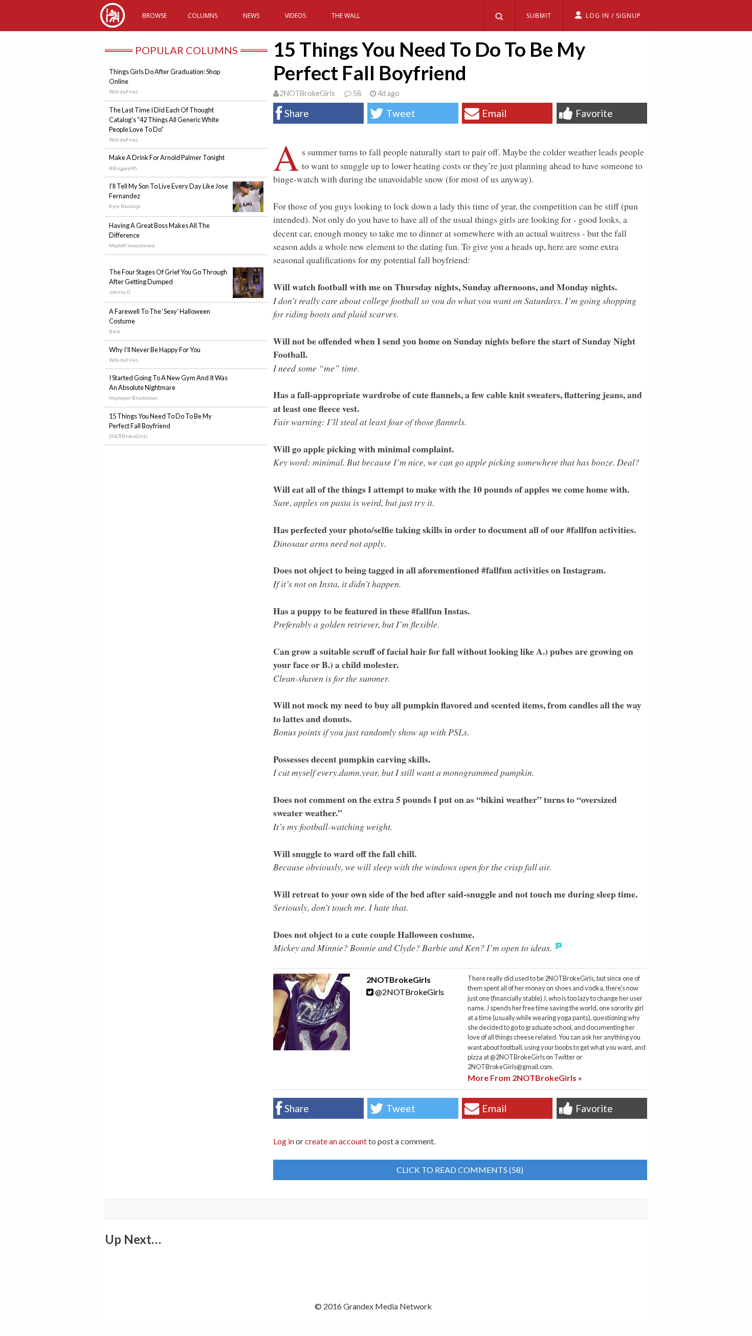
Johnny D (119, 292)
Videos (295, 15)
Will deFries (123, 91)
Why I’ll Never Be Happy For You (155, 349)
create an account (336, 1141)
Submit (538, 15)
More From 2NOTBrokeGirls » (525, 1077)
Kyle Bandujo (124, 206)
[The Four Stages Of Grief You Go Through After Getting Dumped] (248, 291)
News (251, 15)
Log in (283, 1141)
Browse (154, 15)
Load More (376, 1264)
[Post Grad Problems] (112, 24)
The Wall (345, 15)
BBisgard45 (123, 168)
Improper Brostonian (133, 398)
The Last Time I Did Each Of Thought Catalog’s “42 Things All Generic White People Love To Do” (164, 119)
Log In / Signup (613, 15)
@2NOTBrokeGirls (408, 992)
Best (114, 331)
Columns (202, 15)
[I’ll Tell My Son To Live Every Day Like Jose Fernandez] (248, 206)
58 (357, 93)
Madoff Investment (132, 245)
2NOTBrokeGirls (307, 93)
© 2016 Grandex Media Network (373, 1306)
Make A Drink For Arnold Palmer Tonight (167, 157)
